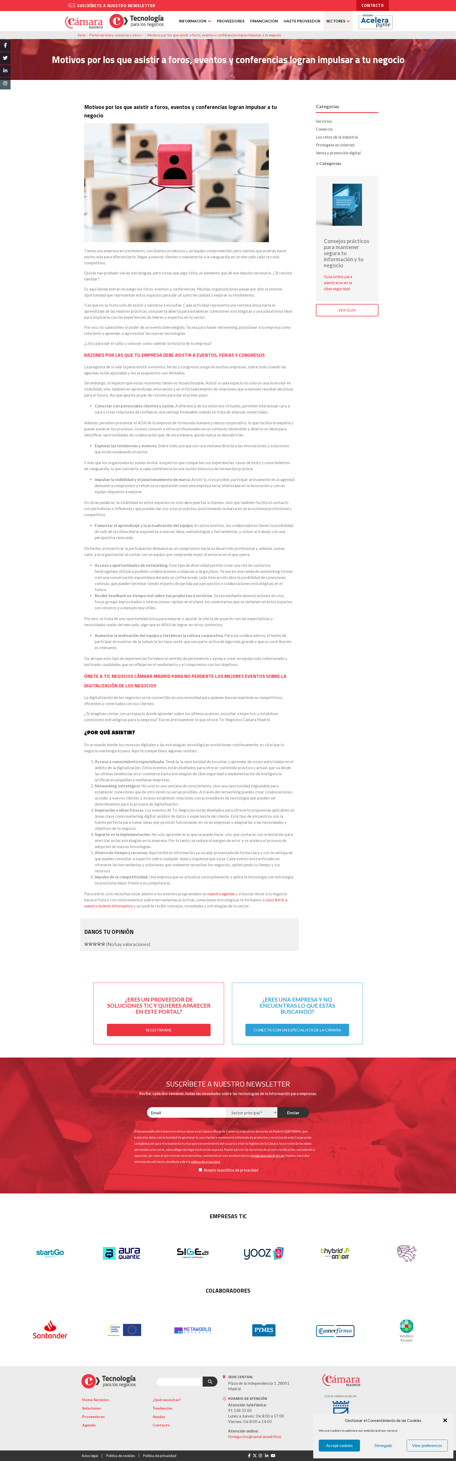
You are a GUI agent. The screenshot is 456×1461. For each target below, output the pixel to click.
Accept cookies (339, 1445)
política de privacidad (239, 1170)
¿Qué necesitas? (167, 1399)
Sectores (335, 21)
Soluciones (91, 1408)
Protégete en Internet (335, 144)
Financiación (264, 21)
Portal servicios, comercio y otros (115, 35)
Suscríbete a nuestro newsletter (116, 5)
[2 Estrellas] (90, 944)
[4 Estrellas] (99, 944)
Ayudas (159, 1416)
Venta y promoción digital (338, 152)
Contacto (161, 1425)
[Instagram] (260, 1455)
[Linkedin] (266, 1455)
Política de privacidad (159, 1456)
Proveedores (230, 21)
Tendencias (163, 1408)
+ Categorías (328, 163)
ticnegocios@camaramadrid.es (254, 1436)
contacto (373, 5)
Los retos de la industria (337, 137)
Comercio (324, 129)
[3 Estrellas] (95, 944)
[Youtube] (273, 1455)
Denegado (383, 1445)
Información (192, 21)
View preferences (427, 1445)
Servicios (324, 121)
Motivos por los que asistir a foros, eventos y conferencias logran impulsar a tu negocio (214, 35)
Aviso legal (90, 1456)
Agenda (89, 1425)
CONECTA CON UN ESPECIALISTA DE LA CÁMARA (297, 1030)
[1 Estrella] (86, 944)
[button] (445, 1420)
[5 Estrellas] (103, 944)
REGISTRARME (159, 1030)
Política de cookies (120, 1456)
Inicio (82, 35)
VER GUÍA (347, 310)
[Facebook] (249, 1455)
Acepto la (212, 1170)
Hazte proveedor (302, 21)
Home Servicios (95, 1399)
